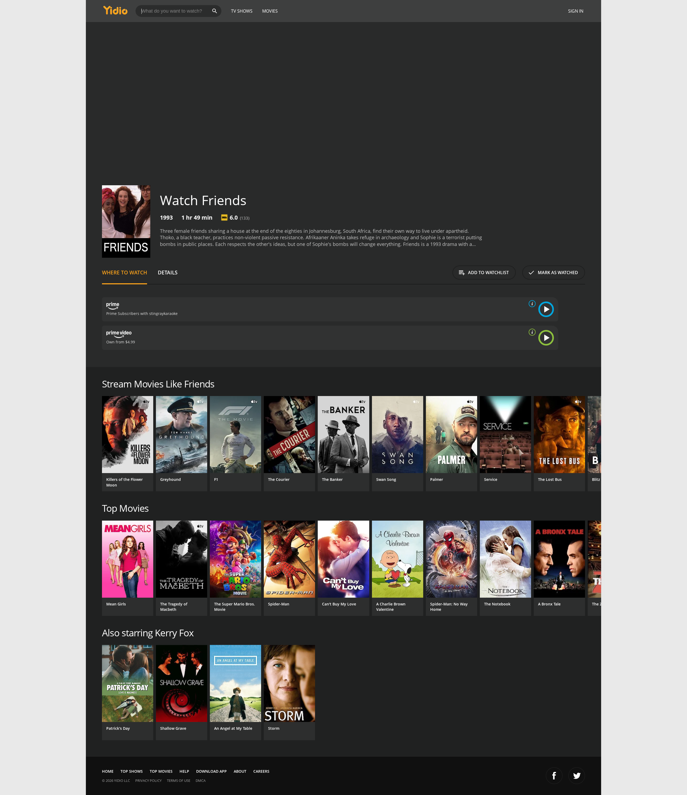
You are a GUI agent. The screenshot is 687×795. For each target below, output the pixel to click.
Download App (211, 771)
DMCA (201, 780)
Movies (270, 11)
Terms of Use (178, 780)
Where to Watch (124, 272)
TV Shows (242, 11)
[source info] (531, 303)
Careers (261, 771)
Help (184, 771)
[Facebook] (554, 775)
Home (108, 771)
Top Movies (161, 771)
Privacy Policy (148, 780)
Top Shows (131, 771)
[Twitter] (576, 775)
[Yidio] (115, 12)
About (240, 771)
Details (167, 272)
